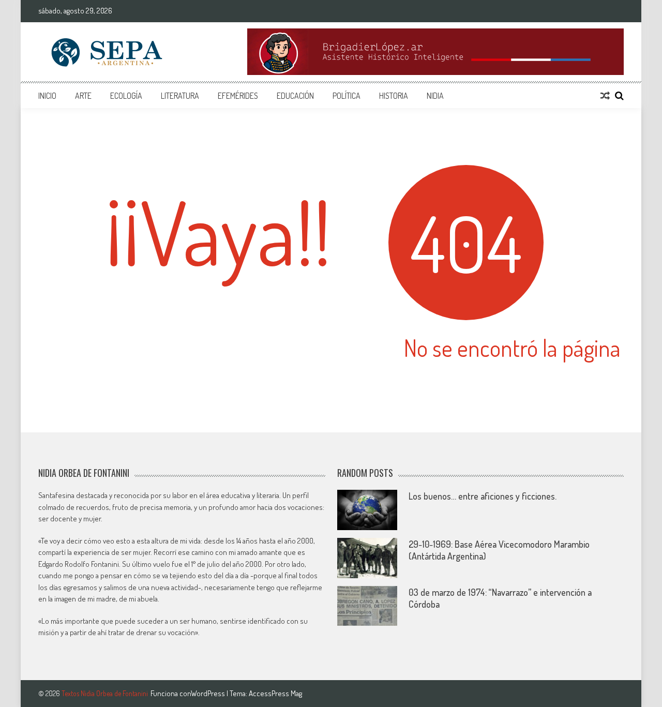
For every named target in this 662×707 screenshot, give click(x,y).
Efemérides (238, 96)
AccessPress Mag (275, 693)
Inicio (47, 96)
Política (346, 96)
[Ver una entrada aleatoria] (605, 95)
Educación (295, 96)
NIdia (435, 96)
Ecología (126, 96)
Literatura (180, 96)
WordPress (209, 693)
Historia (393, 96)
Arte (83, 96)
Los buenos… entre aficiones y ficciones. (482, 496)
